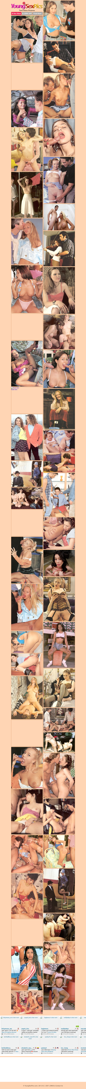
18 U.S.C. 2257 (44, 1086)
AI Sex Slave (16, 13)
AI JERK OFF (27, 13)
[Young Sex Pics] (27, 5)
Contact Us (59, 1086)
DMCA (52, 1086)
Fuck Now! (37, 13)
